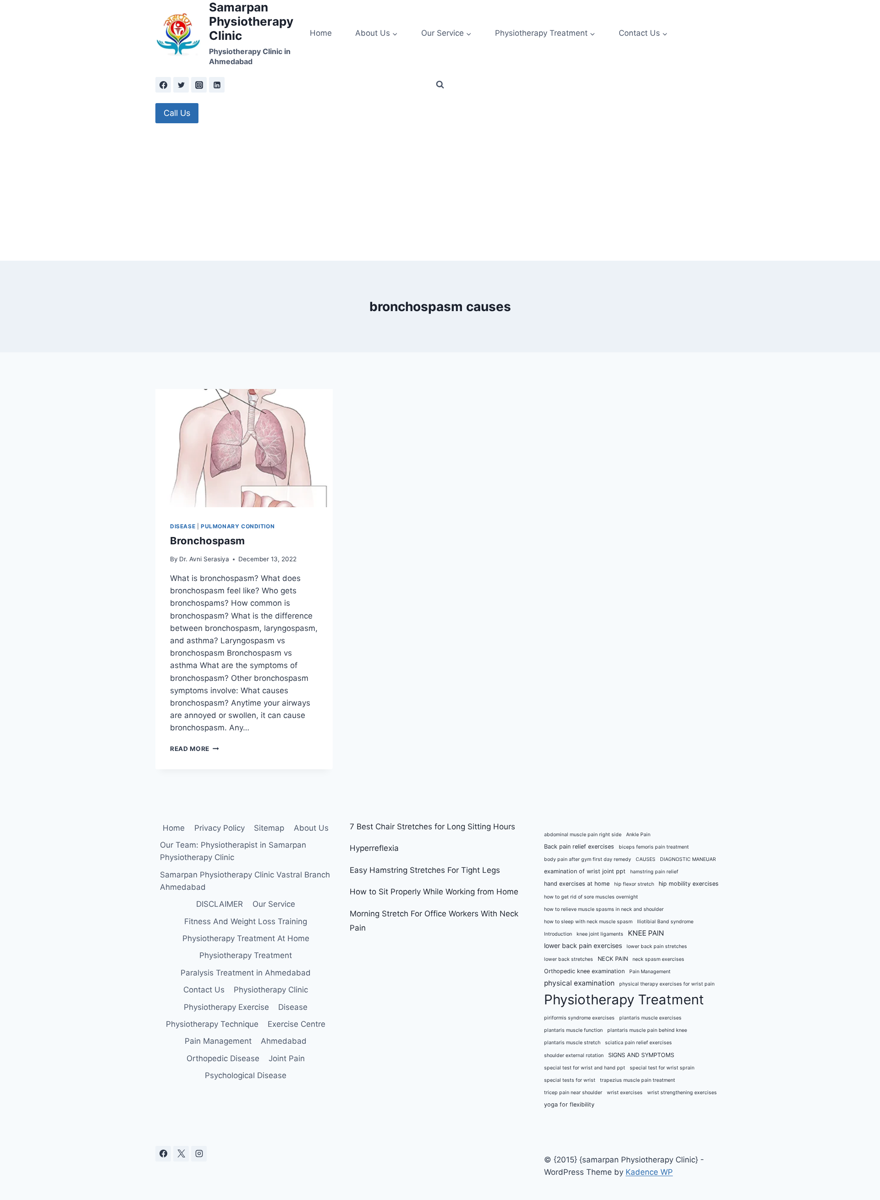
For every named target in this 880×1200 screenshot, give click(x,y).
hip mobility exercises (689, 883)
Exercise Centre (296, 1024)
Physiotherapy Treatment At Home (245, 938)
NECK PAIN (613, 958)
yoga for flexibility (569, 1104)
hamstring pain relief (654, 872)
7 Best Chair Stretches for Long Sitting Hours (432, 826)
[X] (181, 1154)
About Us (311, 828)
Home (321, 33)
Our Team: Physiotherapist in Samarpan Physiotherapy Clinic (233, 851)
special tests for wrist (569, 1080)
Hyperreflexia (374, 848)
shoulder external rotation (574, 1055)
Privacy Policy (219, 828)
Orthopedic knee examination (584, 971)
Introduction (558, 934)
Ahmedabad (284, 1041)
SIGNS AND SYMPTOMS (641, 1055)
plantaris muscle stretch (572, 1043)
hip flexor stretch (634, 884)
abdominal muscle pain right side (583, 835)
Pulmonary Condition (238, 526)
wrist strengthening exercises (682, 1093)
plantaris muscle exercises (650, 1018)
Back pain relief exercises (579, 846)
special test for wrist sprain (662, 1068)
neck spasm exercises (658, 959)
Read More (194, 748)
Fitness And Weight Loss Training (245, 921)
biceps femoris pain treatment (654, 847)
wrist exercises (625, 1093)
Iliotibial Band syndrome (665, 922)
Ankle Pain (638, 835)
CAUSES (645, 859)
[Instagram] (199, 85)
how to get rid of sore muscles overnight (591, 897)
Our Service (274, 904)
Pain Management (218, 1041)
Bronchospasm (207, 541)
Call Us (177, 113)
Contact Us (204, 989)
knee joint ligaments (600, 934)
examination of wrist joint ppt (585, 871)
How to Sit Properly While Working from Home (434, 891)
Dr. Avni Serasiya (204, 559)
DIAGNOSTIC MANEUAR (688, 859)
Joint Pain (287, 1058)
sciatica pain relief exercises (638, 1043)
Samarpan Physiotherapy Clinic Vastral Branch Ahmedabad (245, 881)
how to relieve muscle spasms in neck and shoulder (604, 909)
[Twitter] (181, 85)
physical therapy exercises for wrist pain (667, 984)
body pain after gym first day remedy (587, 859)
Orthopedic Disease (223, 1058)
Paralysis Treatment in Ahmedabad (246, 972)
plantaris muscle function (573, 1030)
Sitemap (269, 828)
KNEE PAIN (646, 933)
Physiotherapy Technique (212, 1024)
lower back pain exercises (583, 945)
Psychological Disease (245, 1075)
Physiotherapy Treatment (245, 955)
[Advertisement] (440, 192)
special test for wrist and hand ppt (584, 1068)
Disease (182, 526)
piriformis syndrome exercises (579, 1018)
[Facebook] (163, 85)
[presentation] (244, 448)
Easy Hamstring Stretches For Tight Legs (425, 870)
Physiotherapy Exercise (226, 1007)
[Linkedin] (217, 85)
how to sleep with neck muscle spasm (588, 922)
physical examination (579, 983)
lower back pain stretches (657, 946)
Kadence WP (649, 1172)
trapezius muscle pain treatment (637, 1080)
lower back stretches (568, 959)
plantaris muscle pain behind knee (647, 1030)
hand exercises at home (577, 883)
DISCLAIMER (219, 904)
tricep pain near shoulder (573, 1093)
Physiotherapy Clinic (271, 989)
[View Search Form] (440, 85)
